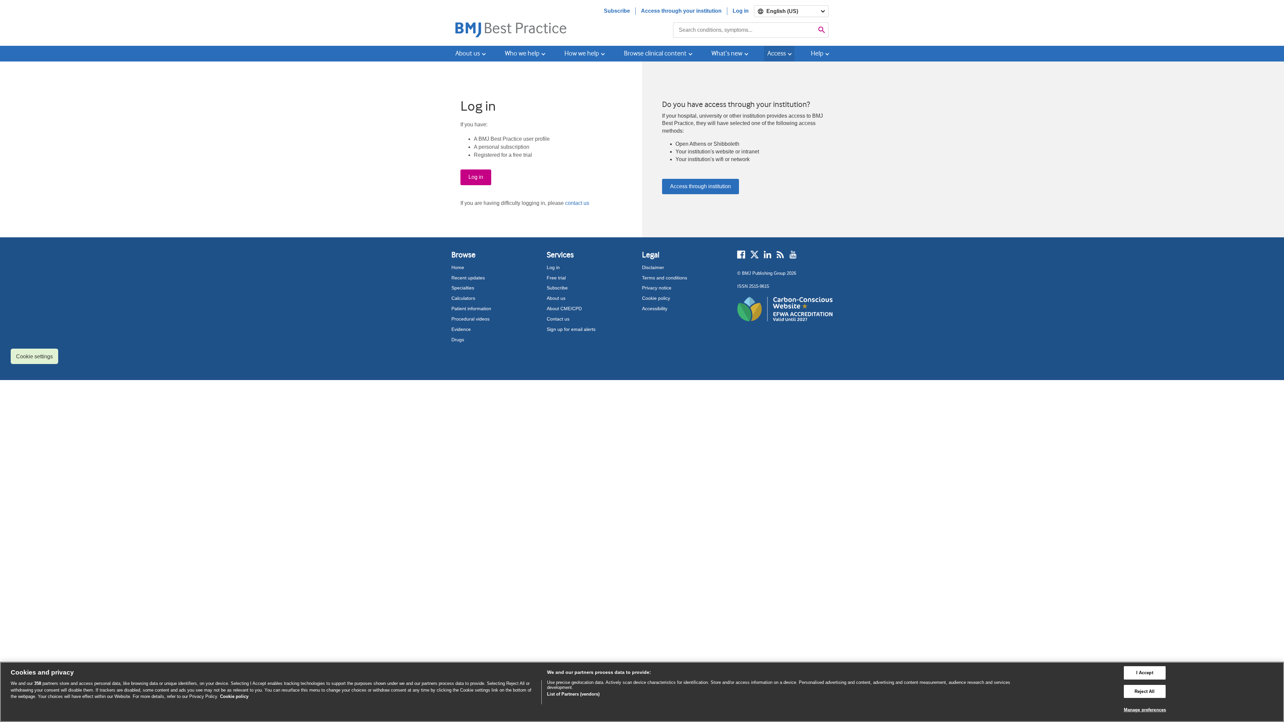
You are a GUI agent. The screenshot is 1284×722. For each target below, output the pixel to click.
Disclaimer (653, 267)
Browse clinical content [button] (655, 53)
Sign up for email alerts (571, 329)
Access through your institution (681, 11)
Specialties (462, 287)
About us (556, 298)
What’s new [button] (727, 53)
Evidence (461, 329)
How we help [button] (581, 53)
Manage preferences (1145, 709)
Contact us (558, 319)
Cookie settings (34, 356)
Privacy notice (656, 287)
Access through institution (700, 186)
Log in (741, 11)
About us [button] (467, 53)
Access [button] (776, 53)
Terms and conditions (664, 277)
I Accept (1144, 672)
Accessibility (654, 308)
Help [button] (817, 53)
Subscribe (617, 11)
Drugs (457, 339)
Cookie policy (656, 298)
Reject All (1145, 691)
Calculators (463, 298)
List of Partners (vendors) (573, 694)
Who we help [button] (522, 53)
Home (457, 267)
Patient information (471, 308)
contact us (577, 203)
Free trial (556, 277)
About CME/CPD (564, 308)
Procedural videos (470, 319)
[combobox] (744, 30)
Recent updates (468, 277)
